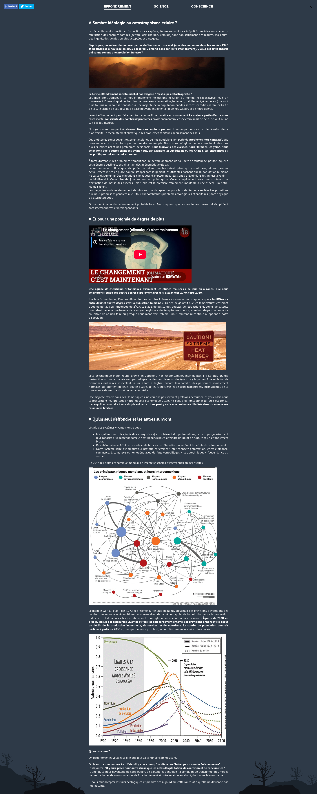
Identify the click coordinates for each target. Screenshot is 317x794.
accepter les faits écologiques (123, 782)
